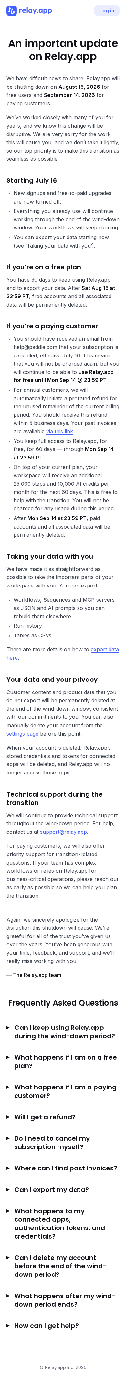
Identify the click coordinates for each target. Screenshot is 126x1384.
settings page (22, 733)
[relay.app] (29, 11)
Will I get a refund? (45, 1117)
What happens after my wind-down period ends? (64, 1300)
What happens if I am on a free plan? (65, 1061)
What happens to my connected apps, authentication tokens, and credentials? (59, 1223)
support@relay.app (63, 832)
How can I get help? (46, 1325)
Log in (107, 10)
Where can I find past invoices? (65, 1168)
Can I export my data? (51, 1189)
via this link (59, 431)
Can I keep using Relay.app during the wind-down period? (64, 1031)
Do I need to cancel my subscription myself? (52, 1142)
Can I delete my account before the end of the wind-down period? (60, 1266)
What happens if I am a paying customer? (65, 1091)
